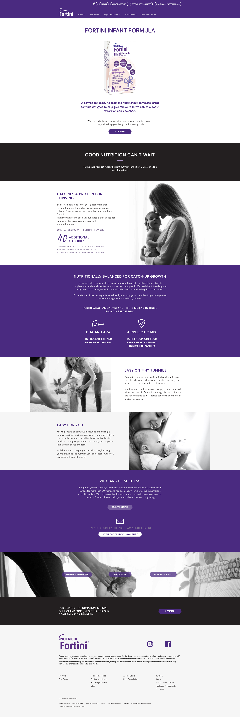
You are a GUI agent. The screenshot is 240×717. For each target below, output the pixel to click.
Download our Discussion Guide (120, 534)
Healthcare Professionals (168, 4)
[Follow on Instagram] (150, 644)
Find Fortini (94, 14)
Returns (103, 703)
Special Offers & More (165, 682)
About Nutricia (130, 14)
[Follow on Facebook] (168, 644)
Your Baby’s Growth (99, 682)
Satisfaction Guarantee (114, 703)
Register (169, 611)
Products (81, 14)
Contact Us (160, 689)
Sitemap (126, 703)
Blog (93, 686)
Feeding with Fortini (98, 679)
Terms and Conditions (92, 703)
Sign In (104, 4)
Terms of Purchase (77, 703)
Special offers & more (141, 4)
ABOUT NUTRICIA (120, 507)
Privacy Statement (64, 703)
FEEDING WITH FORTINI (77, 574)
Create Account (119, 4)
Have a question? (163, 574)
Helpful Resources (111, 14)
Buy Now (120, 131)
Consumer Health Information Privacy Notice (72, 706)
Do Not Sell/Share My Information (141, 703)
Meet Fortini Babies (149, 14)
